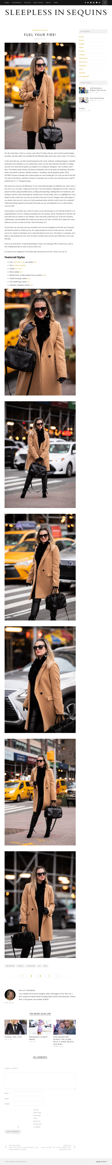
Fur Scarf (18, 269)
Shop (56, 2)
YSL (39, 966)
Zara (45, 966)
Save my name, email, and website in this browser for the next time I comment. (37, 1118)
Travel (81, 69)
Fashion (27, 2)
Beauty (81, 37)
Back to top (101, 1161)
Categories (16, 2)
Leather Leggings (20, 265)
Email (7, 1098)
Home (7, 2)
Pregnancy (82, 65)
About (48, 2)
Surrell (20, 966)
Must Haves (38, 2)
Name (7, 1093)
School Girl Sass (13, 1037)
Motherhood (83, 58)
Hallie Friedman (27, 990)
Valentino (31, 966)
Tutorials (82, 73)
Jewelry (81, 51)
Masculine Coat (19, 262)
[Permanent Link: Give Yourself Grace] (83, 103)
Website (7, 1104)
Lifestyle (44, 30)
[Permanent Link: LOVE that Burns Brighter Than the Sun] (83, 93)
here (34, 262)
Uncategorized (84, 76)
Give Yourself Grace (97, 98)
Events (81, 40)
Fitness (81, 47)
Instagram (10, 966)
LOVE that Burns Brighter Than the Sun (98, 89)
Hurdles (82, 108)
